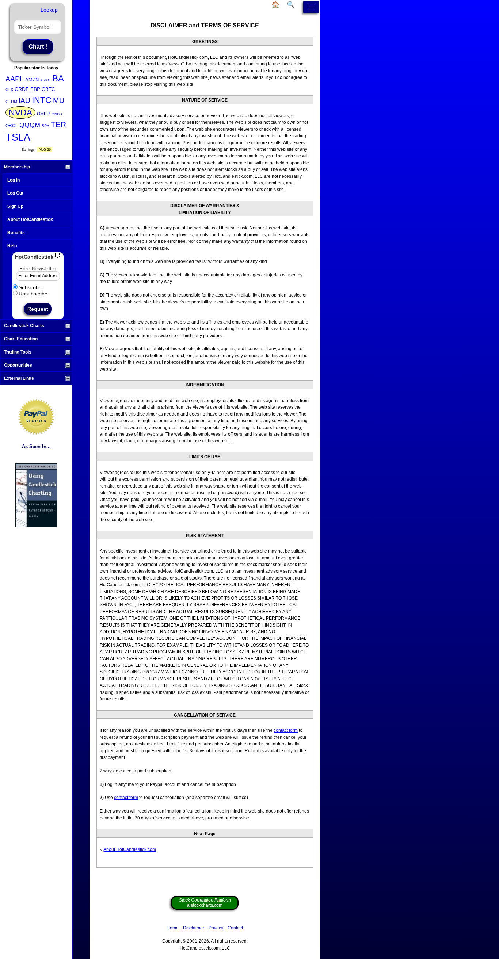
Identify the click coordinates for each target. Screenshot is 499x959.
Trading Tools (17, 352)
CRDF (22, 89)
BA (58, 78)
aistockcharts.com (205, 903)
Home (173, 928)
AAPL (14, 79)
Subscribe (30, 287)
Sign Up (15, 206)
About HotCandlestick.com (129, 849)
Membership (17, 166)
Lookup (49, 10)
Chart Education (21, 338)
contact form (286, 730)
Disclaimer (193, 928)
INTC (42, 100)
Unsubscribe (33, 294)
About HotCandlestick (30, 219)
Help (12, 245)
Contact (235, 928)
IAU (24, 100)
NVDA (20, 112)
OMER (43, 113)
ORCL (11, 125)
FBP (35, 89)
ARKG (45, 80)
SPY (45, 125)
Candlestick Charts (24, 325)
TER (58, 124)
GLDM (11, 101)
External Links (19, 378)
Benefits (16, 232)
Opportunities (18, 365)
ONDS (57, 114)
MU (58, 100)
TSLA (17, 137)
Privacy (216, 928)
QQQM (29, 125)
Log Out (15, 193)
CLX (9, 89)
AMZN (32, 80)
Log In (13, 180)
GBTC (48, 89)
